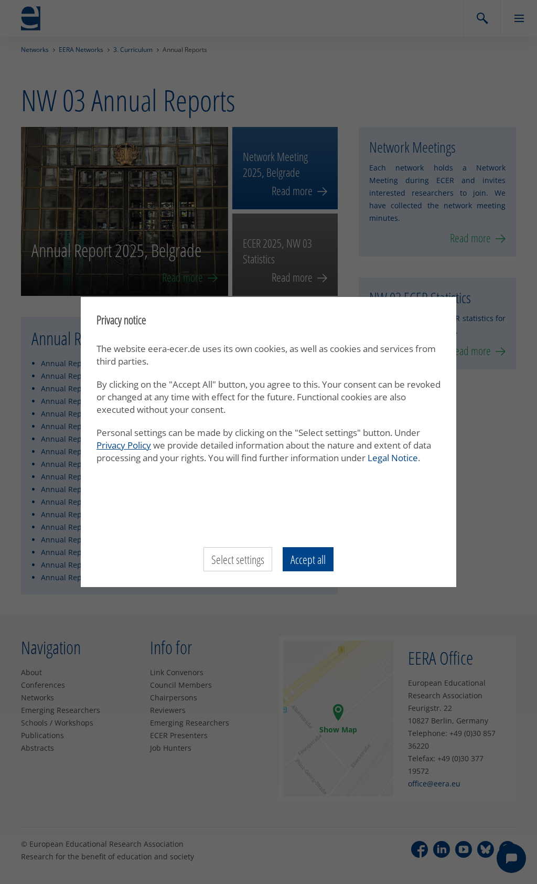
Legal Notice (393, 458)
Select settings (237, 559)
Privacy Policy (123, 445)
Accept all (308, 559)
